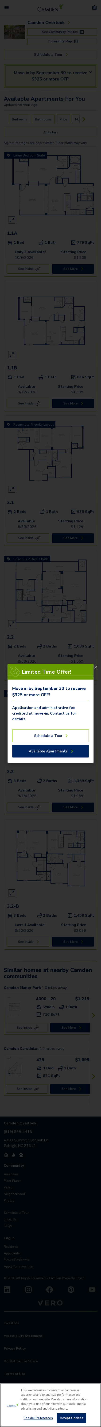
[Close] (96, 667)
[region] (50, 1405)
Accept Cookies (71, 1418)
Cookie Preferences (38, 1418)
